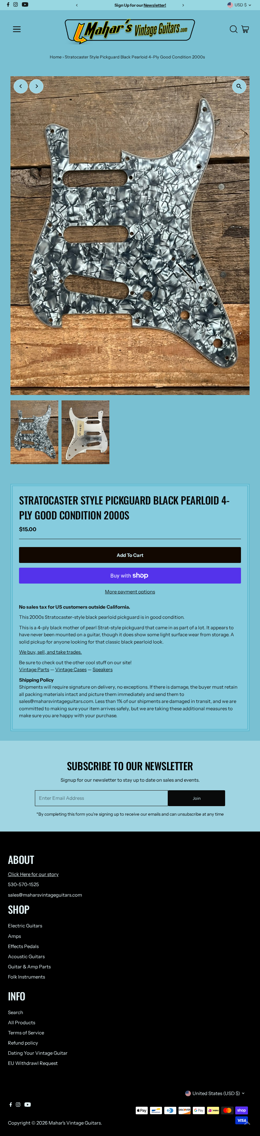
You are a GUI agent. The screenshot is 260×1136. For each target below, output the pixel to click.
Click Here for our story (33, 874)
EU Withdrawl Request (33, 1063)
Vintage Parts (34, 669)
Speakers (103, 669)
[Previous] (21, 86)
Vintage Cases (71, 669)
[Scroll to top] (247, 1123)
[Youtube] (27, 1105)
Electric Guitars (25, 926)
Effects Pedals (23, 946)
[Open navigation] (33, 29)
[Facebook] (11, 1105)
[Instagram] (18, 1105)
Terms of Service (26, 1033)
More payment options (130, 592)
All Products (21, 1022)
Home (56, 56)
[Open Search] (233, 29)
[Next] (36, 86)
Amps (14, 936)
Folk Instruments (26, 977)
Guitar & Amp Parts (29, 967)
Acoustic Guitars (26, 956)
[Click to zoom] (239, 86)
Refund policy (23, 1043)
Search (15, 1012)
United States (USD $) (216, 1093)
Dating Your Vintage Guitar (38, 1053)
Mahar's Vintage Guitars (75, 1123)
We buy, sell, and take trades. (50, 652)
